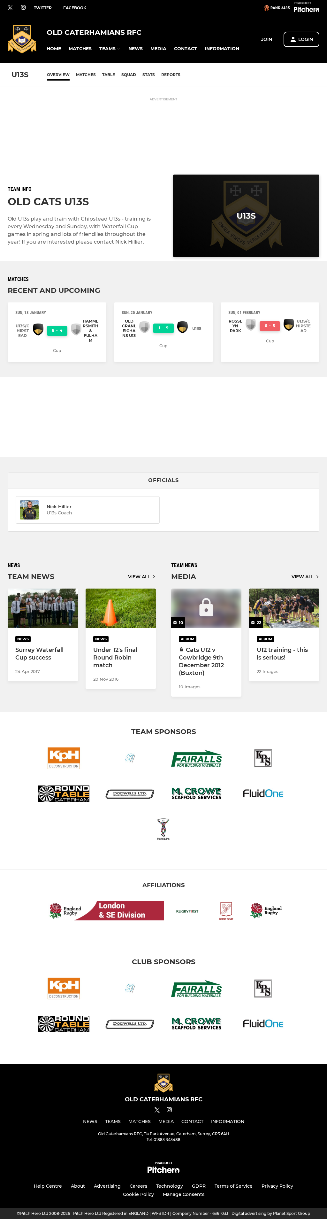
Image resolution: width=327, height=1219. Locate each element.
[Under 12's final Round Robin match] (121, 608)
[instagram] (23, 8)
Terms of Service (234, 1186)
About (78, 1186)
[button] (54, 49)
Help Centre (48, 1186)
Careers (138, 1186)
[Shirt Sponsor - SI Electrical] (130, 759)
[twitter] (10, 8)
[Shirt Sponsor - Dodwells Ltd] (130, 795)
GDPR (199, 1186)
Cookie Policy (138, 1194)
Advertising (107, 1186)
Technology (169, 1186)
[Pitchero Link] (306, 10)
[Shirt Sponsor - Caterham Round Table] (63, 795)
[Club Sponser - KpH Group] (63, 759)
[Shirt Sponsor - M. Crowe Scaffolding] (196, 795)
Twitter (43, 7)
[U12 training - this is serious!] (284, 608)
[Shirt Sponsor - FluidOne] (263, 795)
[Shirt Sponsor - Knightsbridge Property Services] (263, 759)
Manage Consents (183, 1194)
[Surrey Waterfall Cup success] (43, 608)
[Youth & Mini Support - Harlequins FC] (163, 830)
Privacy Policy (277, 1186)
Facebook (74, 7)
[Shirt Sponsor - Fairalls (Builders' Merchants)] (196, 759)
